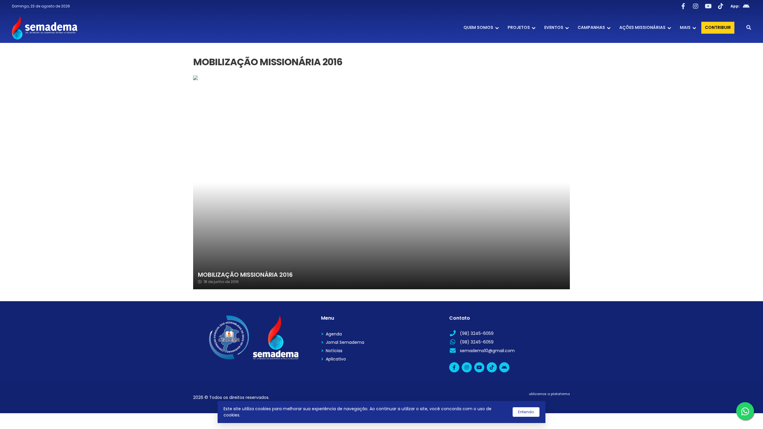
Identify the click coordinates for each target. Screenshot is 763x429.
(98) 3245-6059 (477, 333)
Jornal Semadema (345, 342)
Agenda (334, 334)
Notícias (334, 351)
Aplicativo (336, 359)
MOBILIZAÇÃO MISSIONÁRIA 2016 (245, 274)
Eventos (553, 27)
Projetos (519, 27)
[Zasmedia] (555, 401)
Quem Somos (478, 27)
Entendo (526, 412)
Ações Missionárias (642, 27)
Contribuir (718, 27)
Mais (685, 27)
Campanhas (591, 27)
